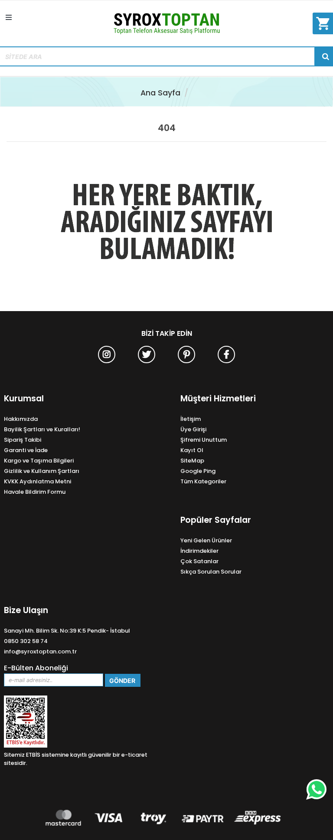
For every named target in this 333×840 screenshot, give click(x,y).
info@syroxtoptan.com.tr (40, 651)
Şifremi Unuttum (203, 440)
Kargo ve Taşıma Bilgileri (39, 460)
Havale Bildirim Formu (34, 492)
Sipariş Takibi (22, 440)
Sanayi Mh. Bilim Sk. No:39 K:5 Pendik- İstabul (67, 631)
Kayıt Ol (191, 450)
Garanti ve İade (26, 450)
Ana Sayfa (160, 93)
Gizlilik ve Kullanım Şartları (41, 471)
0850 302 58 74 (26, 641)
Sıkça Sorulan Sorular (211, 572)
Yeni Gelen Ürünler (206, 540)
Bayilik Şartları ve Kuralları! (42, 429)
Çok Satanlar (199, 561)
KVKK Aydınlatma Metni (37, 481)
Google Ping (197, 471)
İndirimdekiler (199, 551)
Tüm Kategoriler (203, 481)
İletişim (190, 419)
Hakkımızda (21, 419)
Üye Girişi (193, 429)
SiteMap (192, 460)
